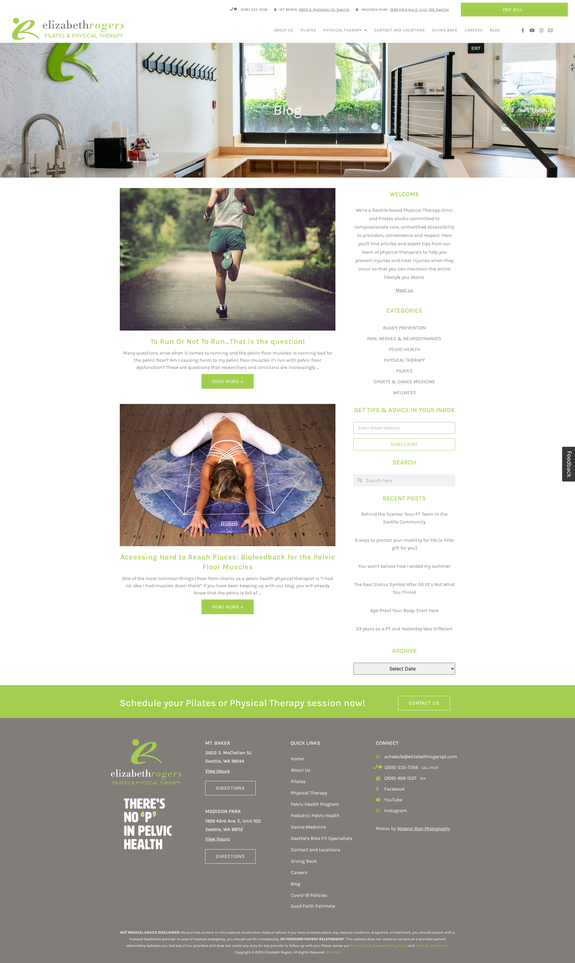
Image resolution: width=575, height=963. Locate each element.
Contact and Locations (399, 30)
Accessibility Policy (391, 946)
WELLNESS (404, 392)
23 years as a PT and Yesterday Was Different (404, 629)
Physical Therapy (342, 30)
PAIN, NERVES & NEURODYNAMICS (404, 338)
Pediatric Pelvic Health (315, 815)
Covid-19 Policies (309, 895)
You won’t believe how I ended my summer (404, 566)
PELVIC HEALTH (404, 349)
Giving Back (445, 30)
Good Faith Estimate (312, 906)
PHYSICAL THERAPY (404, 360)
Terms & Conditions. (432, 946)
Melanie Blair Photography (423, 828)
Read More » (227, 381)
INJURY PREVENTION (404, 328)
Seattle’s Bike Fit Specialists (321, 838)
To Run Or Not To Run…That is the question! (227, 341)
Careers (474, 30)
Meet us (404, 290)
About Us (283, 30)
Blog (495, 30)
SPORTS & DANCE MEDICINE (404, 381)
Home (297, 758)
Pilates (308, 30)
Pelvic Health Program (315, 804)
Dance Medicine (308, 827)
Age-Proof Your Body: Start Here (404, 610)
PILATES (404, 371)
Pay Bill (513, 9)
